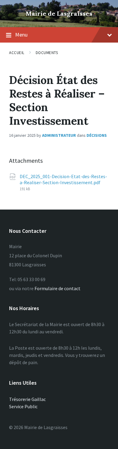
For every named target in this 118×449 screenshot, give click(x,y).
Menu (21, 34)
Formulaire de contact (57, 288)
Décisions (97, 135)
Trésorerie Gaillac (27, 399)
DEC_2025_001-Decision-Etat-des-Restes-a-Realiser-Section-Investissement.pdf (63, 179)
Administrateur (59, 135)
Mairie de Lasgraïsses (59, 13)
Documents (47, 52)
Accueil (17, 52)
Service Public (23, 406)
